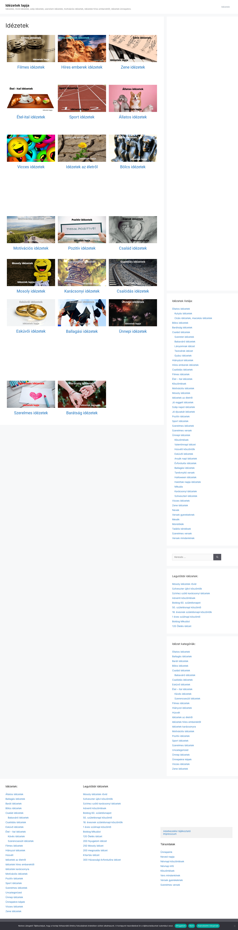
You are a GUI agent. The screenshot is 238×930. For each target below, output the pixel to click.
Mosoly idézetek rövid (184, 584)
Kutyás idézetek (183, 313)
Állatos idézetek (133, 117)
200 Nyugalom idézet (95, 841)
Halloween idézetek (185, 477)
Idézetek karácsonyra (184, 726)
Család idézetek (133, 248)
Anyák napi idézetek (186, 458)
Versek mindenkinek (183, 538)
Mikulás (179, 486)
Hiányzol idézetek (182, 708)
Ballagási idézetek (82, 331)
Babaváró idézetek (185, 341)
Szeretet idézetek (184, 337)
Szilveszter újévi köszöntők (187, 588)
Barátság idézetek (82, 413)
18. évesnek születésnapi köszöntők (192, 612)
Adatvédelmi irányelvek (208, 926)
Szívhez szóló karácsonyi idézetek (191, 593)
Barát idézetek (180, 661)
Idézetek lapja (17, 5)
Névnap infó (167, 866)
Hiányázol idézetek (182, 360)
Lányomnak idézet (185, 346)
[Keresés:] (192, 557)
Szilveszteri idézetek (186, 496)
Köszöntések (179, 383)
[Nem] (234, 925)
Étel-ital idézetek (31, 117)
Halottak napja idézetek (188, 482)
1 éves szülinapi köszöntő (186, 616)
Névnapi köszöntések (172, 861)
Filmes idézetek (31, 67)
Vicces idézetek (31, 167)
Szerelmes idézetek (31, 413)
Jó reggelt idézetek (182, 402)
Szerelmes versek (182, 430)
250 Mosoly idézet (93, 845)
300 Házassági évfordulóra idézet (102, 859)
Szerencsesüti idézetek (187, 698)
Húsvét (176, 712)
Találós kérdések (181, 528)
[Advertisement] (82, 194)
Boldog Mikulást (181, 621)
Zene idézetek (133, 67)
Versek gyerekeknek (183, 514)
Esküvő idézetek (181, 684)
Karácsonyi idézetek (82, 291)
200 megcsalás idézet (95, 850)
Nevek (175, 510)
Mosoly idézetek (31, 291)
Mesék (175, 519)
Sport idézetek (81, 117)
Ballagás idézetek (182, 656)
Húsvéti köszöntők (185, 449)
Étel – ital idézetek (182, 379)
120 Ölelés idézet (181, 626)
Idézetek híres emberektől (186, 722)
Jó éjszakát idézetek (183, 411)
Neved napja (167, 856)
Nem (192, 926)
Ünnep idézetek (181, 754)
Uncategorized (180, 750)
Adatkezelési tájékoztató (177, 831)
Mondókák (178, 524)
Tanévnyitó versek (185, 472)
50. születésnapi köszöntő (186, 607)
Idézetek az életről (82, 167)
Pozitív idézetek (82, 248)
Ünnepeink (166, 852)
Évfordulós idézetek (185, 463)
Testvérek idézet (184, 351)
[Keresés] (217, 557)
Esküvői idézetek (31, 331)
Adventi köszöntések (183, 598)
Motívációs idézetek (30, 248)
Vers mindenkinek (170, 875)
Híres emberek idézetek (81, 67)
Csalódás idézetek (133, 291)
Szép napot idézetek (183, 407)
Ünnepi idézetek (133, 331)
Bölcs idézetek (133, 167)
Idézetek (225, 7)
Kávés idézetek (183, 694)
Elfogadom (180, 926)
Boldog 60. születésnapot (186, 602)
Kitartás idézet (91, 855)
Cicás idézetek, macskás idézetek (193, 318)
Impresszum (170, 834)
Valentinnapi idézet (185, 444)
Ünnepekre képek (182, 759)
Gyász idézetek (183, 355)
